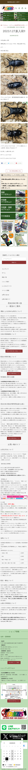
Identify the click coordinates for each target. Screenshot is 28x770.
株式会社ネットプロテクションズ (19, 506)
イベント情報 (5, 290)
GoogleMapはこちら (14, 700)
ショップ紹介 (5, 281)
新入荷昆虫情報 (11, 27)
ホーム (4, 273)
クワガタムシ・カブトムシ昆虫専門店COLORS (16, 769)
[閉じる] (22, 739)
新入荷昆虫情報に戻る (15, 171)
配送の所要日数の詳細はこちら (14, 351)
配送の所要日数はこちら (14, 373)
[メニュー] (25, 8)
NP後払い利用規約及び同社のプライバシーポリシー (13, 511)
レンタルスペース (6, 286)
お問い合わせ (5, 294)
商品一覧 (4, 277)
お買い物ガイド (6, 299)
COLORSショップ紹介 (14, 662)
